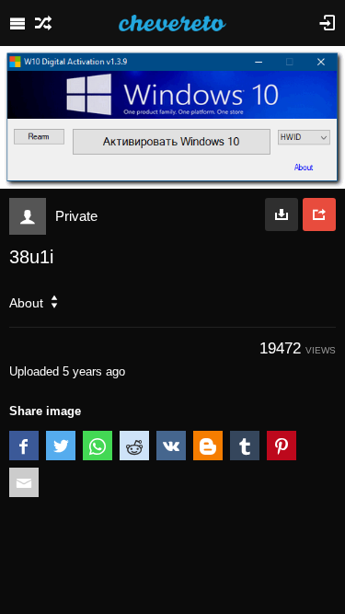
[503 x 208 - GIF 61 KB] (281, 214)
